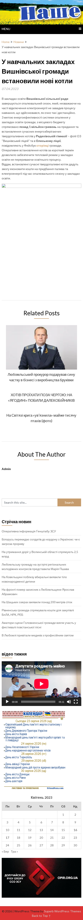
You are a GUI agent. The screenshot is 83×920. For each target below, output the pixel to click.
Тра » (14, 851)
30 (75, 845)
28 (52, 845)
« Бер (5, 851)
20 (41, 837)
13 (41, 830)
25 (18, 845)
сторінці (42, 145)
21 (52, 837)
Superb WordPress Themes (62, 911)
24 (7, 845)
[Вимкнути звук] (69, 702)
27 (41, 845)
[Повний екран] (76, 702)
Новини (18, 42)
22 (63, 837)
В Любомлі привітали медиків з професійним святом (38, 635)
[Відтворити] (7, 702)
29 (63, 845)
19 (29, 837)
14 (52, 830)
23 (75, 837)
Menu (6, 29)
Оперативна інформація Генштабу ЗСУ (29, 531)
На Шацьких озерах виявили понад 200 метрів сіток (37, 602)
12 (29, 830)
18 (18, 837)
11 (18, 830)
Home (6, 42)
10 (7, 830)
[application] (41, 683)
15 (63, 830)
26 (29, 845)
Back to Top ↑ (41, 915)
